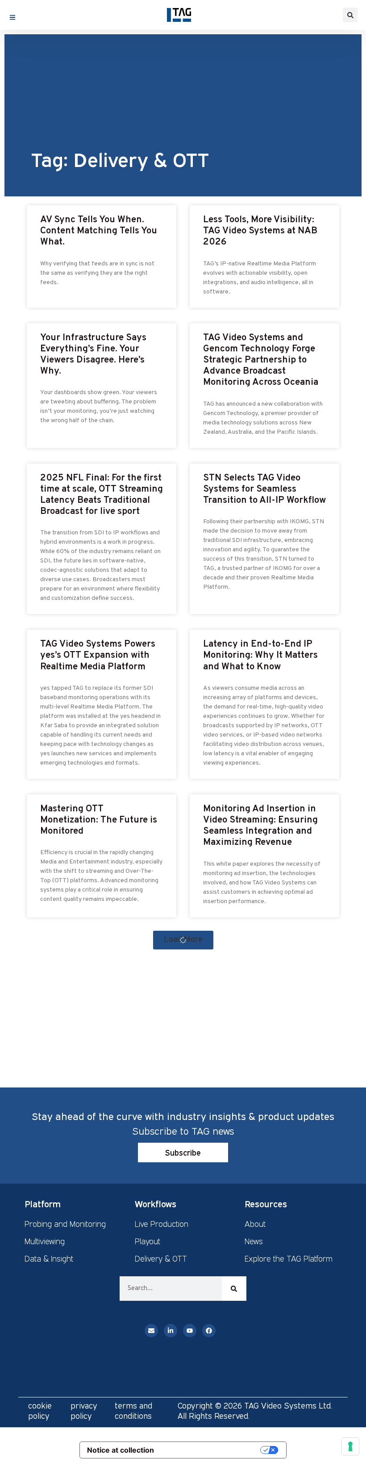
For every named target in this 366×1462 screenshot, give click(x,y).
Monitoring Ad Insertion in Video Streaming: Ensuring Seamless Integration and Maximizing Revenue (260, 826)
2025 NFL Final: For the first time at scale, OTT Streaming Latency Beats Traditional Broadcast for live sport (101, 495)
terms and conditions (133, 1411)
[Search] (234, 1288)
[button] (350, 15)
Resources (266, 1203)
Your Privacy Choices (212, 1449)
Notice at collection (120, 1450)
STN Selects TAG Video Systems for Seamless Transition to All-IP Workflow (264, 489)
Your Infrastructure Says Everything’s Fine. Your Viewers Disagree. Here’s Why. (93, 355)
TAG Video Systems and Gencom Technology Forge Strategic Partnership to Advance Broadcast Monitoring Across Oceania (260, 360)
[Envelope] (151, 1330)
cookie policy (40, 1411)
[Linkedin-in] (170, 1330)
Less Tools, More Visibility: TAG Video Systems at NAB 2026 (260, 231)
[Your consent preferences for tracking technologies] (350, 1446)
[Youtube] (189, 1330)
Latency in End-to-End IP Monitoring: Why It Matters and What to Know (260, 655)
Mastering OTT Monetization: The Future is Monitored (98, 820)
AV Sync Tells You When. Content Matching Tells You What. (98, 231)
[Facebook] (209, 1330)
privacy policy (84, 1411)
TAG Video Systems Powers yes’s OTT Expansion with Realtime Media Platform (97, 655)
